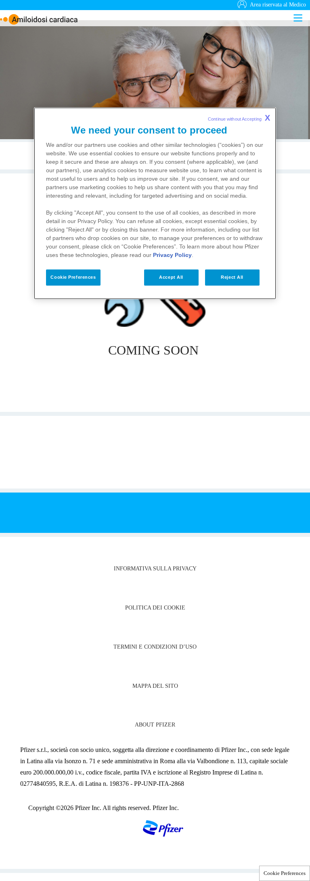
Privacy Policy (172, 255)
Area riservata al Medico (278, 5)
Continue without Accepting (239, 117)
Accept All (171, 277)
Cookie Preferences (285, 873)
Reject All (232, 277)
